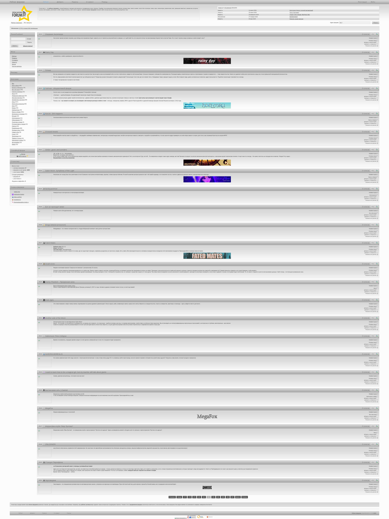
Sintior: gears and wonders (56, 150)
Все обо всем (16, 89)
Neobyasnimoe (51, 189)
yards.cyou (17, 191)
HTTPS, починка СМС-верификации (28, 28)
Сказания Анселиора (54, 34)
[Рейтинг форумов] (22, 21)
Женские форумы (17, 98)
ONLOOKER (50, 444)
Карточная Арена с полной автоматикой (301, 10)
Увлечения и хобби (17, 140)
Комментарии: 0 (373, 38)
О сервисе (90, 2)
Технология (15, 136)
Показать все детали (370, 45)
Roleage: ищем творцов (296, 19)
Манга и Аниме (16, 112)
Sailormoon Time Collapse (56, 336)
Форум (14, 64)
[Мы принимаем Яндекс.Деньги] (191, 518)
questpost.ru (17, 199)
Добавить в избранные (370, 44)
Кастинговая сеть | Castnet (56, 390)
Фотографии (15, 142)
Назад (179, 497)
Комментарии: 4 (373, 92)
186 (228, 497)
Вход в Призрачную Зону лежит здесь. (64, 285)
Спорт (14, 134)
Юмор (13, 144)
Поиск (376, 23)
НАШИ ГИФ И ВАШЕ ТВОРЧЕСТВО (300, 14)
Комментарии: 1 (373, 174)
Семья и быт (15, 132)
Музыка (14, 116)
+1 (373, 34)
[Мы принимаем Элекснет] (209, 518)
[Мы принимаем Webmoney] (181, 518)
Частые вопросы (17, 66)
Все (13, 83)
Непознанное (16, 118)
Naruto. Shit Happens (54, 114)
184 (218, 497)
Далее (238, 497)
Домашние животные (18, 96)
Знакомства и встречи (18, 100)
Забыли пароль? (28, 46)
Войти (373, 2)
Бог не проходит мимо (54, 207)
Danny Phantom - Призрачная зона (59, 282)
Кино (13, 106)
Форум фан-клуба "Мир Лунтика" (59, 426)
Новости (220, 8)
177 (185, 497)
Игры (13, 102)
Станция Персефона (54, 462)
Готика (48, 70)
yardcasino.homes (19, 194)
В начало (172, 497)
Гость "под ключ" (294, 12)
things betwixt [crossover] (55, 225)
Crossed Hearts (51, 132)
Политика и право (17, 122)
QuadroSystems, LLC (367, 513)
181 (204, 497)
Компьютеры (15, 110)
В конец (244, 497)
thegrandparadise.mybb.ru (21, 202)
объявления (227, 8)
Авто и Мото (15, 85)
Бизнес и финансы (17, 87)
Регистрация (362, 2)
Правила (75, 2)
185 (223, 497)
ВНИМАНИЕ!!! (294, 17)
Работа (14, 126)
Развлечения (16, 128)
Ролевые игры (16, 130)
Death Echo (50, 264)
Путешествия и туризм (18, 124)
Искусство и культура (18, 104)
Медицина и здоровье (18, 114)
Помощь (105, 2)
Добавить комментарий (370, 42)
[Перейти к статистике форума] (27, 156)
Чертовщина (50, 480)
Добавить (60, 2)
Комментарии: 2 (373, 285)
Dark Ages (49, 300)
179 (194, 497)
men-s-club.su (22, 156)
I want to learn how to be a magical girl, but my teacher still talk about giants (75, 372)
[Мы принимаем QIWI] (200, 518)
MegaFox (49, 408)
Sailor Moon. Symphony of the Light (59, 171)
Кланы (14, 108)
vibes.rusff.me (18, 197)
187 (232, 497)
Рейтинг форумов (17, 2)
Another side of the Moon (55, 318)
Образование (16, 120)
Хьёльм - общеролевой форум (58, 88)
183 (213, 497)
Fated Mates (50, 243)
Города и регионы (17, 91)
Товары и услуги (16, 138)
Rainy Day (49, 52)
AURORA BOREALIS (54, 354)
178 (190, 497)
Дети (13, 93)
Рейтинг (46, 2)
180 (199, 497)
